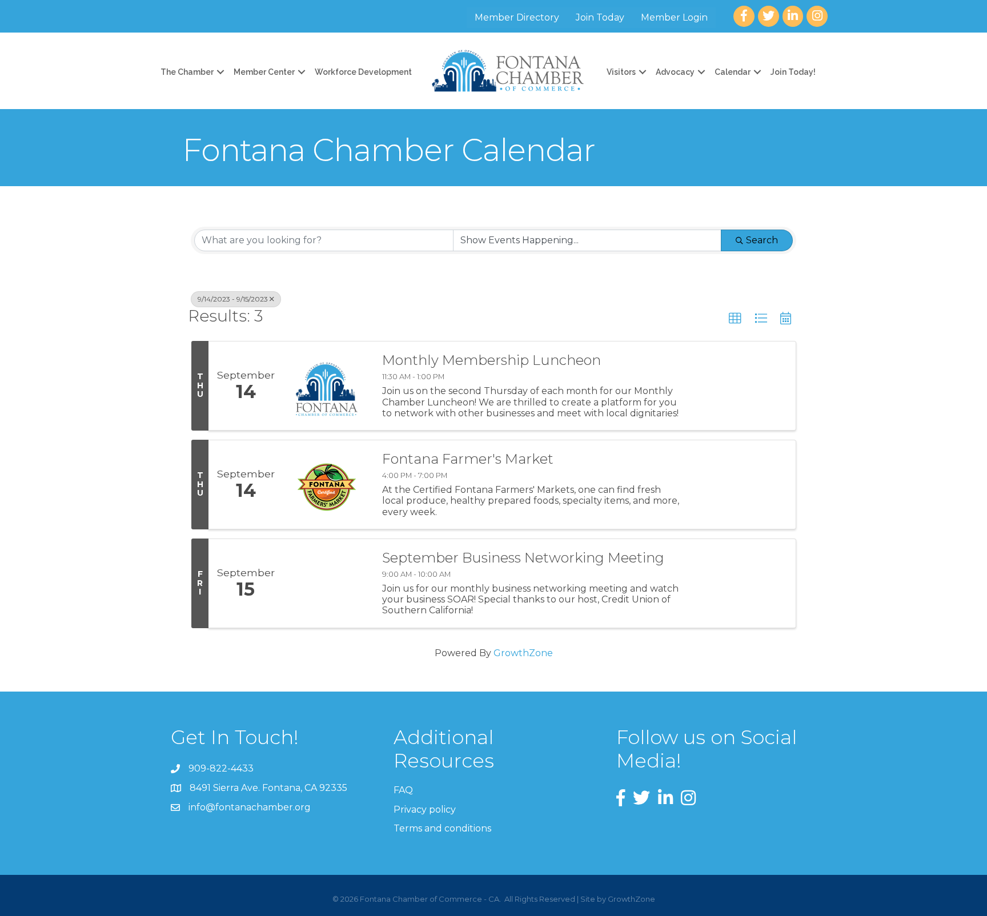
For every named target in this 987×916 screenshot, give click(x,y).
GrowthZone (523, 653)
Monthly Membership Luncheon (491, 360)
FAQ (403, 790)
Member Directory (517, 17)
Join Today (600, 17)
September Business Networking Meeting (523, 558)
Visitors (621, 72)
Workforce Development (363, 72)
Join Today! (793, 72)
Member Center (264, 72)
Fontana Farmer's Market (467, 459)
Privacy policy (425, 809)
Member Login (674, 17)
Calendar (733, 72)
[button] (735, 318)
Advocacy (675, 72)
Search (762, 240)
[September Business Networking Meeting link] (327, 583)
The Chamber (187, 72)
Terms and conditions (442, 828)
